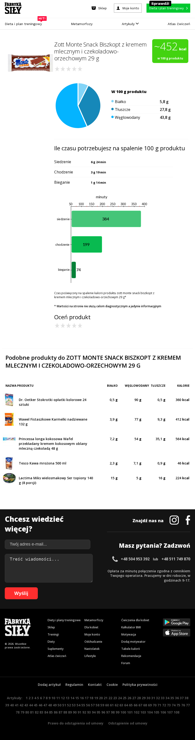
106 (163, 712)
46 (40, 705)
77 (188, 705)
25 (125, 698)
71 (159, 705)
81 (32, 712)
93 (89, 712)
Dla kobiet (91, 627)
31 (153, 698)
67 (140, 705)
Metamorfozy (82, 24)
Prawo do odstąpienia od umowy (75, 723)
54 (78, 705)
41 (17, 705)
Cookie (112, 684)
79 (22, 712)
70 (154, 705)
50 (59, 705)
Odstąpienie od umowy (127, 723)
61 (112, 705)
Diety (51, 642)
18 (91, 698)
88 (65, 712)
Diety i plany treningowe (64, 620)
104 (150, 712)
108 (176, 712)
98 (113, 712)
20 (101, 698)
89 (70, 712)
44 (31, 705)
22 (110, 698)
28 (139, 698)
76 (183, 705)
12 (63, 698)
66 (135, 705)
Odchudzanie (93, 642)
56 (88, 705)
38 (186, 698)
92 (84, 712)
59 (102, 705)
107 (170, 712)
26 (129, 698)
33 (163, 698)
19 (96, 698)
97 (108, 712)
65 (131, 705)
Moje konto (92, 634)
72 (164, 705)
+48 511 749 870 (175, 559)
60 (107, 705)
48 (50, 705)
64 (126, 705)
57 (93, 705)
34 (167, 698)
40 (12, 705)
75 (178, 705)
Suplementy (55, 649)
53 (74, 705)
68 (145, 705)
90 (75, 712)
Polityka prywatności (139, 684)
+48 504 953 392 (135, 559)
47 (45, 705)
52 (69, 705)
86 (56, 712)
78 (18, 712)
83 (41, 712)
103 (143, 712)
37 (182, 698)
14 (72, 698)
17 (86, 698)
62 (116, 705)
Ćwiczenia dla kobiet (135, 620)
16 (82, 698)
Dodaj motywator (133, 642)
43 (26, 705)
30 (148, 698)
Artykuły (129, 24)
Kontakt (95, 684)
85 (51, 712)
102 (136, 712)
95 (98, 712)
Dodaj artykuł (49, 684)
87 (60, 712)
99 (117, 712)
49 (55, 705)
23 (115, 698)
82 (37, 712)
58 (97, 705)
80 (27, 712)
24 (120, 698)
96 (103, 712)
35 (172, 698)
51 (64, 705)
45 (36, 705)
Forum (125, 663)
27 (134, 698)
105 (156, 712)
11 (58, 698)
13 (67, 698)
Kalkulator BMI (131, 627)
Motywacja (128, 634)
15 (77, 698)
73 (169, 705)
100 (123, 712)
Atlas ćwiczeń (179, 24)
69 (150, 705)
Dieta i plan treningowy (24, 23)
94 (94, 712)
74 (174, 705)
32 (158, 698)
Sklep (51, 627)
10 (53, 698)
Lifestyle (90, 656)
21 (105, 698)
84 (46, 712)
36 (177, 698)
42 (21, 705)
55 (83, 705)
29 (144, 698)
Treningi (53, 634)
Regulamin (74, 684)
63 (121, 705)
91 (79, 712)
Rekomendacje (131, 656)
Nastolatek (92, 649)
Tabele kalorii (130, 649)
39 (7, 705)
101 (130, 712)
